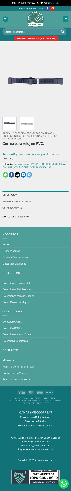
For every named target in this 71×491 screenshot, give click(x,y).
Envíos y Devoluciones (15, 257)
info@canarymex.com (39, 445)
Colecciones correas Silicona (18, 295)
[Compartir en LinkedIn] (23, 175)
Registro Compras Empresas (18, 366)
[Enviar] (62, 31)
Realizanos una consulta (16, 379)
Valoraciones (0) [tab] (12, 208)
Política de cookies (50, 400)
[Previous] (8, 81)
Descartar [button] (54, 2)
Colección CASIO (12, 321)
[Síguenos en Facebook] (47, 8)
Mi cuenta (8, 360)
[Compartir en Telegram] (29, 175)
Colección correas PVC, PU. (27, 164)
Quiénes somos (11, 250)
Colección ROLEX (12, 327)
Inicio (6, 133)
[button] (5, 19)
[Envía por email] (17, 175)
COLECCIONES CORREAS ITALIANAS (32, 133)
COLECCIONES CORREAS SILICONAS (22, 136)
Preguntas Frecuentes (36, 403)
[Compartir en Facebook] (11, 175)
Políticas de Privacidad (23, 400)
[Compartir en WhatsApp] (5, 175)
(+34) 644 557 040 (40, 441)
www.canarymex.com (42, 449)
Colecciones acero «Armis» (17, 334)
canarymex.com (45, 460)
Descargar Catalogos (14, 263)
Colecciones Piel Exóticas (16, 289)
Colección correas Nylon (16, 302)
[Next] (63, 81)
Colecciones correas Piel (16, 283)
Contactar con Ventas (14, 372)
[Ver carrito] (65, 19)
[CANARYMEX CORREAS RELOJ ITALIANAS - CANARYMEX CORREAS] (35, 19)
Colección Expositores (15, 340)
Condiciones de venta (42, 398)
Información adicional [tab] (16, 201)
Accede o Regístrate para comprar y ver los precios (30, 154)
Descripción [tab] (9, 194)
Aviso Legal (21, 398)
